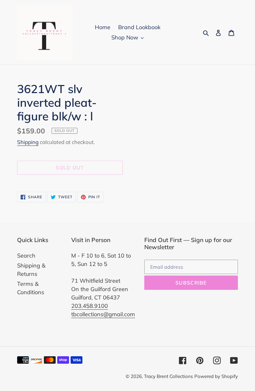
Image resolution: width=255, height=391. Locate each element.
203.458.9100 (89, 305)
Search (26, 255)
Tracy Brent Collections (168, 376)
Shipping (28, 142)
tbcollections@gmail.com (103, 314)
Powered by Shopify (216, 376)
